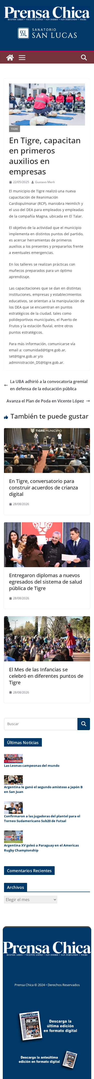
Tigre (14, 129)
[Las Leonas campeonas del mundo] (13, 758)
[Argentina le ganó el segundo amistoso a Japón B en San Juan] (13, 780)
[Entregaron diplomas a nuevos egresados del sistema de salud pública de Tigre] (47, 526)
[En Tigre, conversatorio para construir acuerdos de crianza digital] (47, 431)
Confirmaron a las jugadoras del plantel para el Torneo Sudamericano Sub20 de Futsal (42, 818)
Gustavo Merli (45, 182)
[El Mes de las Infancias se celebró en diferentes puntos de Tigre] (47, 619)
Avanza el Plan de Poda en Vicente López (45, 401)
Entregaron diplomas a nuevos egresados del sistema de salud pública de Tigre (45, 582)
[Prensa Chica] (10, 58)
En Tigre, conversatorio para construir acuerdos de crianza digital (43, 487)
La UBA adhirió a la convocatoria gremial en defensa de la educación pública (48, 385)
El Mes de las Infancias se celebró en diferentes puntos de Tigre (46, 676)
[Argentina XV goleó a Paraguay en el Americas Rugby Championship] (13, 837)
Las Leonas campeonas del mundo (31, 765)
